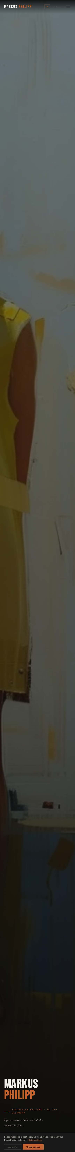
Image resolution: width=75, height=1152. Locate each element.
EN (55, 7)
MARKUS (18, 6)
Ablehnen (13, 1147)
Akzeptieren (33, 1147)
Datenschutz (35, 1140)
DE (47, 7)
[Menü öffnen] (68, 7)
